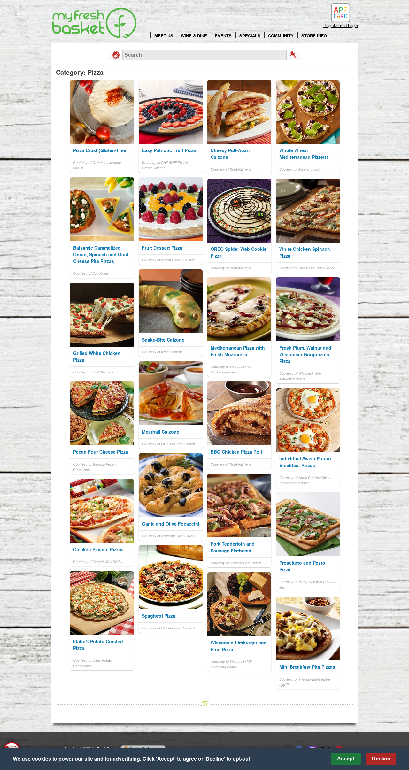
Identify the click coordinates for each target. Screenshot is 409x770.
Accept (345, 758)
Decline (381, 758)
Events (223, 36)
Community (281, 36)
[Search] (293, 55)
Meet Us (163, 36)
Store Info (314, 36)
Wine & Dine (194, 36)
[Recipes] (116, 55)
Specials (249, 36)
